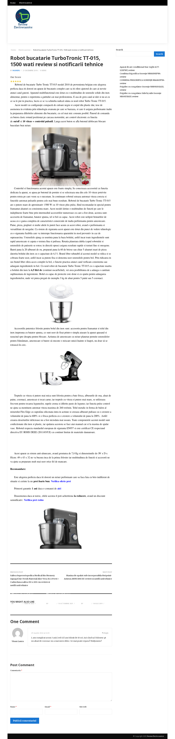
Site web (83, 707)
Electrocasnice (25, 3)
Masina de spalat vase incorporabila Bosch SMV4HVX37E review (58, 597)
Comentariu (16, 670)
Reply (106, 633)
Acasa (12, 3)
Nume (13, 707)
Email (48, 707)
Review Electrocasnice (155, 736)
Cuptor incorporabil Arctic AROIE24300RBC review (95, 598)
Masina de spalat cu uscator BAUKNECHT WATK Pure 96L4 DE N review (26, 597)
